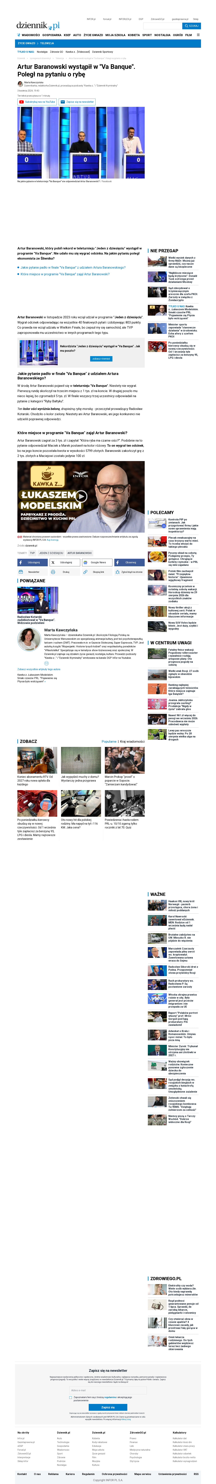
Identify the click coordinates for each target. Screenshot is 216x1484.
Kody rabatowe (99, 1442)
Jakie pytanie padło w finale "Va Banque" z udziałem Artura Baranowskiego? (73, 267)
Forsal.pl (22, 1450)
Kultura (95, 1465)
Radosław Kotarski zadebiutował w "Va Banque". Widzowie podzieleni (36, 619)
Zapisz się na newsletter (80, 101)
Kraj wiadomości (132, 741)
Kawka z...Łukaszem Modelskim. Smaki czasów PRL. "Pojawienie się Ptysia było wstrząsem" (37, 678)
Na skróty (23, 1432)
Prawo (133, 1438)
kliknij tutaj (126, 1419)
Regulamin (88, 1474)
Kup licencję (52, 540)
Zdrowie (61, 1457)
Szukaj (193, 25)
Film (94, 1457)
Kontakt (22, 1474)
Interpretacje (24, 1457)
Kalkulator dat (180, 1438)
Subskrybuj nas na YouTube (40, 101)
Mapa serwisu (142, 1474)
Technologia (63, 1442)
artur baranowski (80, 553)
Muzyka (96, 1461)
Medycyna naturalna (140, 1450)
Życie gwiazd (26, 43)
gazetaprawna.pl (180, 19)
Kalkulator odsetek (182, 1453)
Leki (132, 1446)
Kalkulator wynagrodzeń (185, 1461)
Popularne (109, 741)
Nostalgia (42, 51)
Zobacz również (101, 358)
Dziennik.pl (63, 1432)
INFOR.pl (91, 19)
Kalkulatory (179, 1432)
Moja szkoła (98, 1450)
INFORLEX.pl (125, 19)
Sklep (195, 19)
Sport (60, 1453)
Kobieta (96, 1438)
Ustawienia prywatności (172, 1474)
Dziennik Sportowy (102, 51)
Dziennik (21, 58)
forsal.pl (107, 19)
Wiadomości (63, 1450)
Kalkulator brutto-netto (184, 1457)
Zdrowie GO (56, 51)
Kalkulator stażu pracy (184, 1446)
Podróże (61, 1461)
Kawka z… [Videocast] (78, 51)
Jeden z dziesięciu (51, 553)
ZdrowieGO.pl (157, 19)
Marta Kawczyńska (71, 84)
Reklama (53, 1474)
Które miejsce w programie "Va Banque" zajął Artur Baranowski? (65, 274)
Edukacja (96, 1446)
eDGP (20, 1446)
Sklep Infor (23, 1461)
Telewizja (47, 43)
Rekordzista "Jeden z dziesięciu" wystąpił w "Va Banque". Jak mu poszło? (100, 348)
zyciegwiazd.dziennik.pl (40, 58)
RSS (196, 1474)
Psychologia (136, 1457)
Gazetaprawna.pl (26, 1442)
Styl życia (134, 1461)
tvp (32, 553)
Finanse (134, 1442)
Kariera (70, 1474)
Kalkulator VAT (180, 1450)
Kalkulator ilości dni (182, 1442)
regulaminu (110, 1397)
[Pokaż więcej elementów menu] (198, 35)
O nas (37, 1474)
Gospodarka (63, 1446)
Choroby (134, 1453)
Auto (59, 1438)
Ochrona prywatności (114, 1474)
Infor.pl (21, 1438)
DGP (141, 19)
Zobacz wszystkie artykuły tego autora (38, 669)
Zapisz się (108, 1407)
